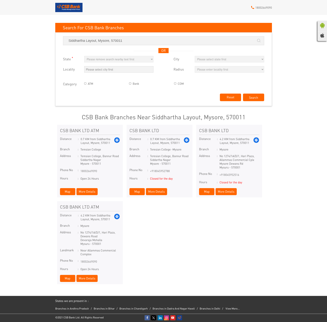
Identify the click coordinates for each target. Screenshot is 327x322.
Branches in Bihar (104, 308)
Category (70, 84)
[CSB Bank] (69, 9)
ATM (90, 83)
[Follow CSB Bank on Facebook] (147, 318)
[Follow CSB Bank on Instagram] (167, 318)
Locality (69, 69)
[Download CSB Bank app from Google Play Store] (322, 29)
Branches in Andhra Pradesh (72, 308)
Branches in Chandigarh (133, 308)
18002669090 (88, 171)
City (176, 59)
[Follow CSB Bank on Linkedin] (160, 318)
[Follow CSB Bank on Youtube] (173, 318)
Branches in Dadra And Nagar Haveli (174, 308)
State (68, 58)
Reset (230, 97)
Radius (179, 69)
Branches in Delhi (210, 308)
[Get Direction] (117, 141)
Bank (136, 83)
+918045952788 (160, 171)
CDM (181, 83)
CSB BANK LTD (144, 130)
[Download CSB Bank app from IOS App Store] (322, 36)
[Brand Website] (179, 318)
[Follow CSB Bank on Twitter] (154, 318)
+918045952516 (229, 175)
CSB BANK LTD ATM (79, 130)
